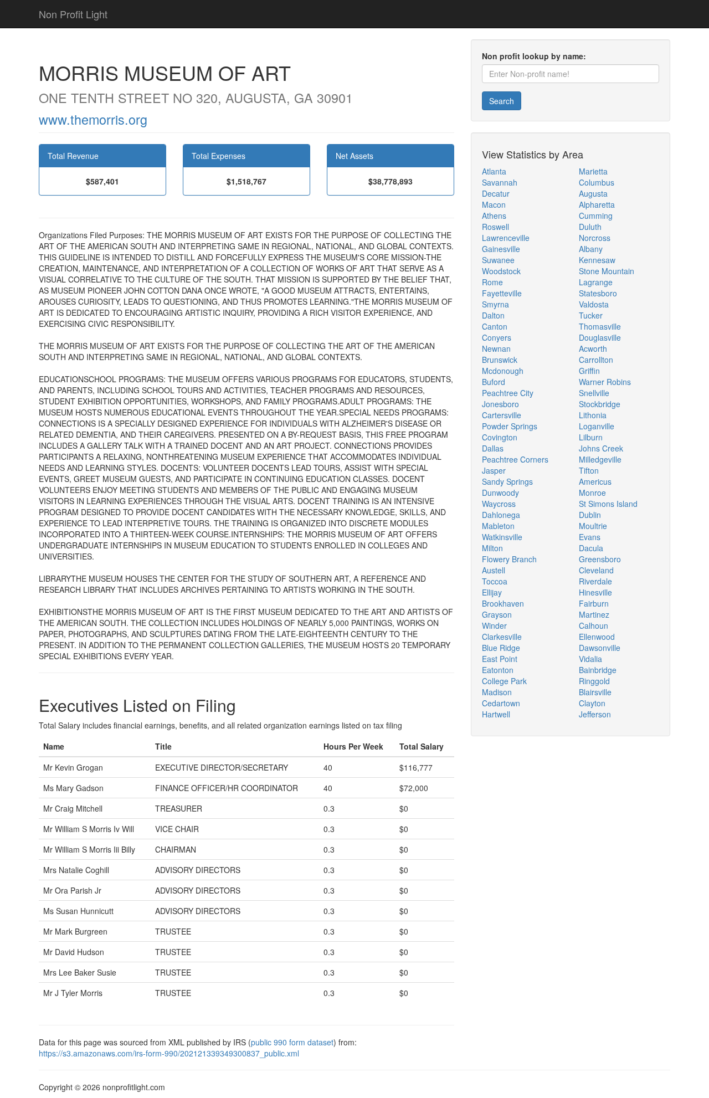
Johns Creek (601, 448)
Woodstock (501, 270)
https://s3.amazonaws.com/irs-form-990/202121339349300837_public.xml (169, 1053)
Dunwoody (500, 492)
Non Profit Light (73, 14)
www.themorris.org (93, 119)
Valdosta (594, 304)
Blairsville (595, 691)
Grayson (497, 614)
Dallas (493, 448)
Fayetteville (502, 293)
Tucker (591, 315)
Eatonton (497, 669)
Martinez (594, 614)
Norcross (594, 237)
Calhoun (593, 625)
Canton (494, 326)
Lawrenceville (506, 237)
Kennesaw (597, 259)
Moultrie (593, 525)
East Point (499, 658)
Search (501, 100)
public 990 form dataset (292, 1042)
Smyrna (495, 304)
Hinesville (595, 592)
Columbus (596, 182)
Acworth (593, 348)
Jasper (494, 470)
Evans (589, 536)
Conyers (496, 337)
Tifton (589, 470)
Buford (493, 381)
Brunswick (499, 359)
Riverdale (595, 581)
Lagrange (596, 282)
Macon (494, 204)
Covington (499, 437)
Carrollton (596, 359)
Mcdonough (502, 370)
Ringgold (594, 680)
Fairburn (594, 603)
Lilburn (591, 437)
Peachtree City (507, 392)
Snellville (594, 392)
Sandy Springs (507, 481)
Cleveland (596, 570)
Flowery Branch (509, 559)
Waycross (499, 503)
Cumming (596, 215)
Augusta (593, 193)
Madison (497, 691)
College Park (504, 680)
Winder (494, 625)
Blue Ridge (501, 647)
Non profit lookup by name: (534, 55)
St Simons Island (608, 503)
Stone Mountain (606, 270)
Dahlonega (501, 514)
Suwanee (498, 259)
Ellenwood (597, 636)
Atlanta (494, 171)
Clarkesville (502, 636)
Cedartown (501, 703)
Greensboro (600, 559)
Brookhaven (503, 603)
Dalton (493, 315)
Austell (493, 570)
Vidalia (590, 658)
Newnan (496, 348)
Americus (595, 481)
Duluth (590, 226)
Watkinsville (502, 536)
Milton (492, 547)
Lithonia (593, 414)
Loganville (596, 426)
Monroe (592, 492)
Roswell (495, 226)
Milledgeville (600, 459)
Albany (591, 248)
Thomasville (600, 326)
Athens (494, 215)
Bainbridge (597, 669)
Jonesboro (500, 403)
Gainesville (501, 248)
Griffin (589, 370)
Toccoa (494, 581)
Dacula (591, 547)
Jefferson (595, 714)
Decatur (496, 193)
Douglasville (600, 337)
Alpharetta (597, 204)
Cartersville (501, 414)
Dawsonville (599, 647)
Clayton (592, 703)
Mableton (498, 525)
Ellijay (492, 592)
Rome (492, 282)
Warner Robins (605, 381)
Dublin (590, 514)
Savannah (499, 182)
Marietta (593, 171)
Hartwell (496, 714)
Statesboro (598, 293)
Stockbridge (599, 403)
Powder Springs (509, 426)
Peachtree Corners (515, 459)
